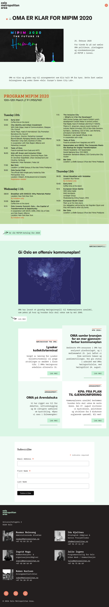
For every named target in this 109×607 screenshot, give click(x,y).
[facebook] (25, 594)
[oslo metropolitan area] (10, 5)
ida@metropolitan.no (78, 541)
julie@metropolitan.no (79, 560)
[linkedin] (15, 594)
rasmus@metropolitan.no (27, 538)
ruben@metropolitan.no (27, 577)
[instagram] (6, 594)
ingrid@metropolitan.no (27, 560)
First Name (24, 470)
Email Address (25, 458)
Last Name (22, 481)
